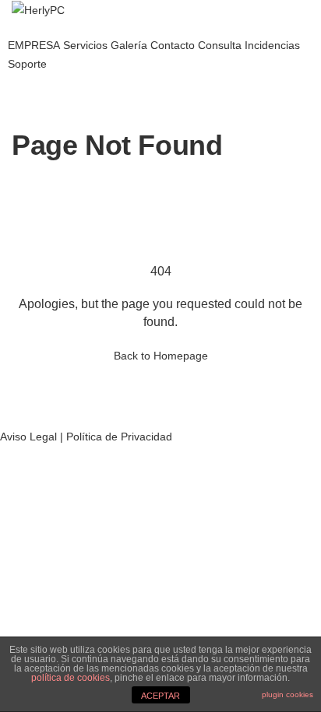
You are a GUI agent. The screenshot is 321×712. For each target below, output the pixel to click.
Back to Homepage (161, 355)
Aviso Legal (28, 436)
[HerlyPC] (38, 9)
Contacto (172, 45)
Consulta (220, 45)
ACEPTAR (160, 695)
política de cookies (70, 677)
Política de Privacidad (119, 436)
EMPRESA (34, 45)
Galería (129, 45)
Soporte (27, 64)
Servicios (85, 45)
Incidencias (272, 45)
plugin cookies (287, 694)
